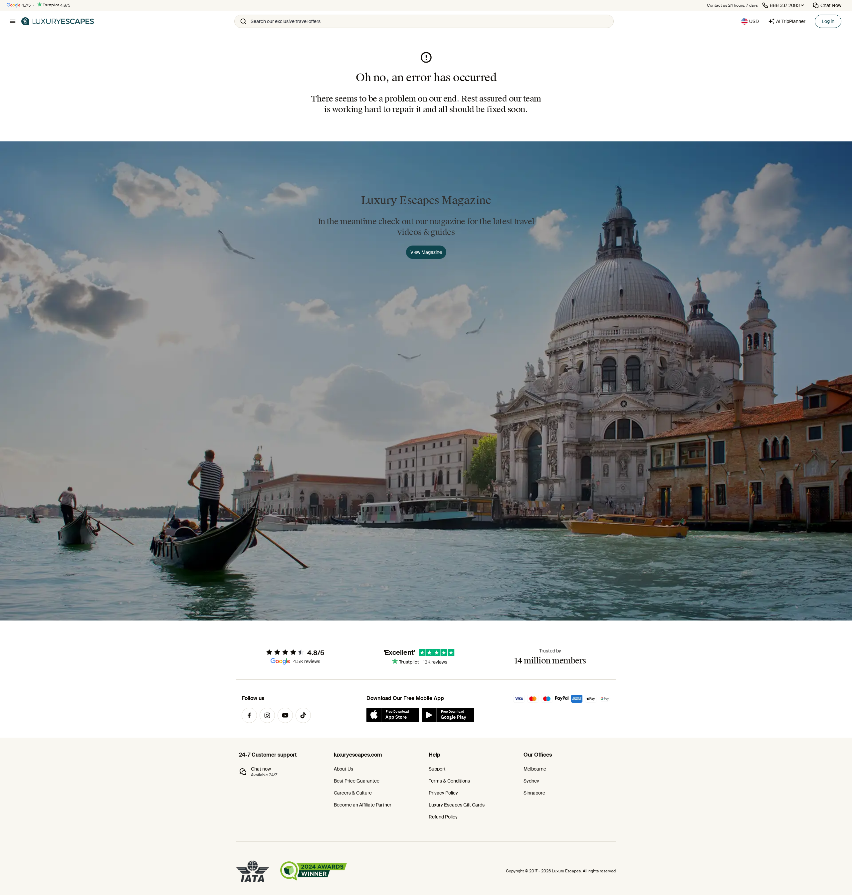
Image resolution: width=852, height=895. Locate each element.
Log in (828, 21)
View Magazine (426, 252)
